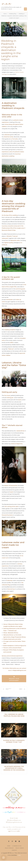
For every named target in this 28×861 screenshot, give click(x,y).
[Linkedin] (15, 841)
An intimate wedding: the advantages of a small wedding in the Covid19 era (14, 768)
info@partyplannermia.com (15, 822)
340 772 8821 (14, 818)
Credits (19, 855)
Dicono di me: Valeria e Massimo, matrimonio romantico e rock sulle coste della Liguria (21, 689)
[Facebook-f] (8, 841)
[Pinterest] (19, 841)
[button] (14, 678)
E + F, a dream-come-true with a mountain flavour (7, 689)
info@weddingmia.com (15, 820)
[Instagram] (12, 841)
